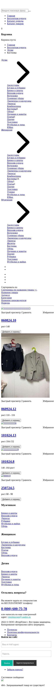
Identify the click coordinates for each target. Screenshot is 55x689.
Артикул (5, 295)
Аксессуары (13, 85)
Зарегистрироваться (25, 663)
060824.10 (8, 320)
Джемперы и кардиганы (19, 101)
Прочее (10, 119)
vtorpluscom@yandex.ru (19, 617)
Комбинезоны (14, 106)
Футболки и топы (16, 124)
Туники (11, 192)
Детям (10, 50)
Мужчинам (6, 200)
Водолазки (12, 95)
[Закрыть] (2, 680)
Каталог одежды (15, 21)
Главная (11, 15)
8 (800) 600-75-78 (14, 609)
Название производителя (13, 300)
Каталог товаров (15, 23)
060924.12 (8, 409)
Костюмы (12, 109)
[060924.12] (25, 397)
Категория (6, 297)
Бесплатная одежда (16, 18)
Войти (7, 663)
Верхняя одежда (15, 93)
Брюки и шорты (15, 90)
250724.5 (7, 488)
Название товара (9, 292)
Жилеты (11, 243)
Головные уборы (15, 98)
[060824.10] (16, 308)
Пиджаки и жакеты (16, 114)
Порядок (5, 303)
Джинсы (11, 103)
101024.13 (8, 435)
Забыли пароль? (15, 669)
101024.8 (7, 461)
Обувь (10, 111)
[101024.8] (10, 449)
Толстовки (12, 122)
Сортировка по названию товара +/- (19, 290)
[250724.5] (6, 476)
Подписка (12, 629)
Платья (10, 116)
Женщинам (6, 130)
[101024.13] (8, 423)
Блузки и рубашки (16, 88)
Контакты (12, 635)
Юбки (10, 127)
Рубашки (11, 256)
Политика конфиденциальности (23, 632)
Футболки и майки (16, 262)
